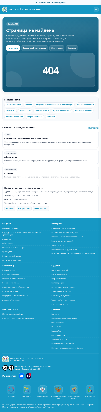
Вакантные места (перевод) (62, 241)
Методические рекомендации (63, 287)
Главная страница (13, 105)
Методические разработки (12, 314)
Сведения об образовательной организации (54, 105)
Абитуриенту (57, 48)
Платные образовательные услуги (64, 232)
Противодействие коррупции (62, 344)
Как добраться (24, 208)
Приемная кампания (10, 274)
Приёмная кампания (61, 111)
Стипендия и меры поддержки (63, 228)
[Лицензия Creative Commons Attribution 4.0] (8, 368)
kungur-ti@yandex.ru (18, 199)
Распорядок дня (57, 283)
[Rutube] (28, 376)
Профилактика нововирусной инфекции (67, 348)
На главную (13, 48)
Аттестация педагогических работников (18, 318)
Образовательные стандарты (13, 247)
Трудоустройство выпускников (63, 300)
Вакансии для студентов (60, 295)
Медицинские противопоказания (15, 295)
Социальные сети (58, 335)
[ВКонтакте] (21, 376)
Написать (10, 208)
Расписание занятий (83, 111)
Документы (10, 111)
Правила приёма (42, 111)
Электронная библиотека (61, 291)
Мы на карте (56, 327)
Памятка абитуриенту (10, 291)
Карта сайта (56, 331)
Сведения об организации (34, 48)
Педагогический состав (11, 256)
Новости (28, 105)
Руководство (7, 252)
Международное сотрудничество (64, 249)
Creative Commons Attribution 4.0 (27, 369)
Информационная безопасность (64, 318)
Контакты (71, 48)
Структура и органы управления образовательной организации (22, 233)
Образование (25, 111)
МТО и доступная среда (11, 260)
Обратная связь (40, 208)
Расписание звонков (14, 117)
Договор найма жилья (11, 300)
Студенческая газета (59, 304)
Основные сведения (85, 105)
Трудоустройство (57, 245)
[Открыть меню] (96, 9)
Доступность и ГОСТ (59, 339)
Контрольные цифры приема (13, 279)
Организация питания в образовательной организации (73, 254)
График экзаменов (34, 117)
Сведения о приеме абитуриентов (15, 287)
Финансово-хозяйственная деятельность (67, 237)
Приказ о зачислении (10, 283)
